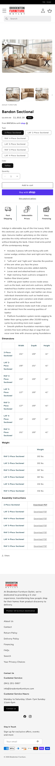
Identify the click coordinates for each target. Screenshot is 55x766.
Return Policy (10, 632)
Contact (49, 2)
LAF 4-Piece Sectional (15, 155)
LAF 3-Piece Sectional (15, 144)
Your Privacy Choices (14, 662)
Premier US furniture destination (20, 611)
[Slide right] (52, 95)
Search (7, 656)
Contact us (11, 709)
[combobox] (27, 19)
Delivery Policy (11, 638)
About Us (8, 621)
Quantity (5, 171)
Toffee (8, 165)
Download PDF (40, 505)
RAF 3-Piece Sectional (15, 150)
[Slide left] (3, 95)
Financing (9, 644)
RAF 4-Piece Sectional (15, 138)
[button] (4, 11)
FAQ (44, 2)
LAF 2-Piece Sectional (38, 132)
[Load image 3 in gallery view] (42, 94)
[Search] (6, 19)
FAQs (6, 650)
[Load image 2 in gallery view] (27, 94)
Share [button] (7, 555)
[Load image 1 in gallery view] (13, 94)
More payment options (27, 198)
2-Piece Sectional (13, 132)
